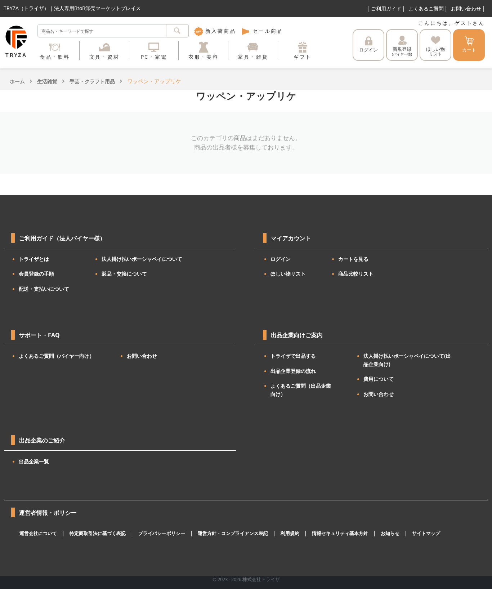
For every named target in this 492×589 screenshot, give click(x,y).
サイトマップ (426, 533)
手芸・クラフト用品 (92, 81)
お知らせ (390, 533)
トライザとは (34, 258)
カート (469, 49)
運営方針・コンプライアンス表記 (233, 533)
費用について (378, 378)
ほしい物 (435, 51)
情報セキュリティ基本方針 (340, 533)
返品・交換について (124, 273)
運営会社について (38, 533)
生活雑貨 (47, 81)
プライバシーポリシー (161, 533)
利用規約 (290, 533)
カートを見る (353, 258)
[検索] (177, 30)
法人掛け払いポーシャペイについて (142, 258)
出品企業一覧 (34, 461)
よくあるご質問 (426, 8)
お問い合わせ (466, 8)
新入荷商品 (219, 30)
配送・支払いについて (44, 288)
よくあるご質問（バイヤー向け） (56, 355)
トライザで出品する (293, 355)
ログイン (368, 49)
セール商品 (266, 30)
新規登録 (402, 51)
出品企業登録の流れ (293, 370)
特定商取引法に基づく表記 (98, 533)
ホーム (17, 81)
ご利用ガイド (386, 8)
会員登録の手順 (36, 273)
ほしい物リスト (288, 273)
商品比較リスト (356, 273)
